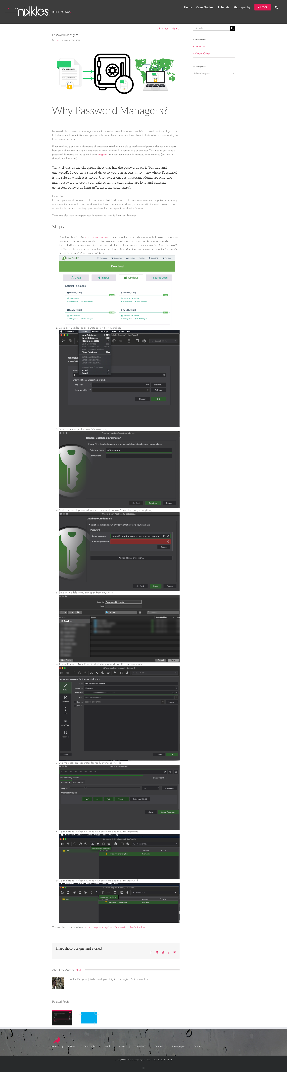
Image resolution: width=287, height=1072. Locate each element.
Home (55, 1046)
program (102, 154)
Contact (198, 1046)
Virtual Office (202, 53)
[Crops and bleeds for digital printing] (89, 1011)
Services (71, 1046)
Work (107, 1046)
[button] (276, 7)
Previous (163, 28)
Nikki (57, 40)
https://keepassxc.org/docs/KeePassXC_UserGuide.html (115, 927)
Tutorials (159, 1046)
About (122, 1046)
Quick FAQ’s (140, 1046)
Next (174, 28)
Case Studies (90, 1046)
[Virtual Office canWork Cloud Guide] (62, 1011)
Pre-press (200, 46)
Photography (178, 1046)
